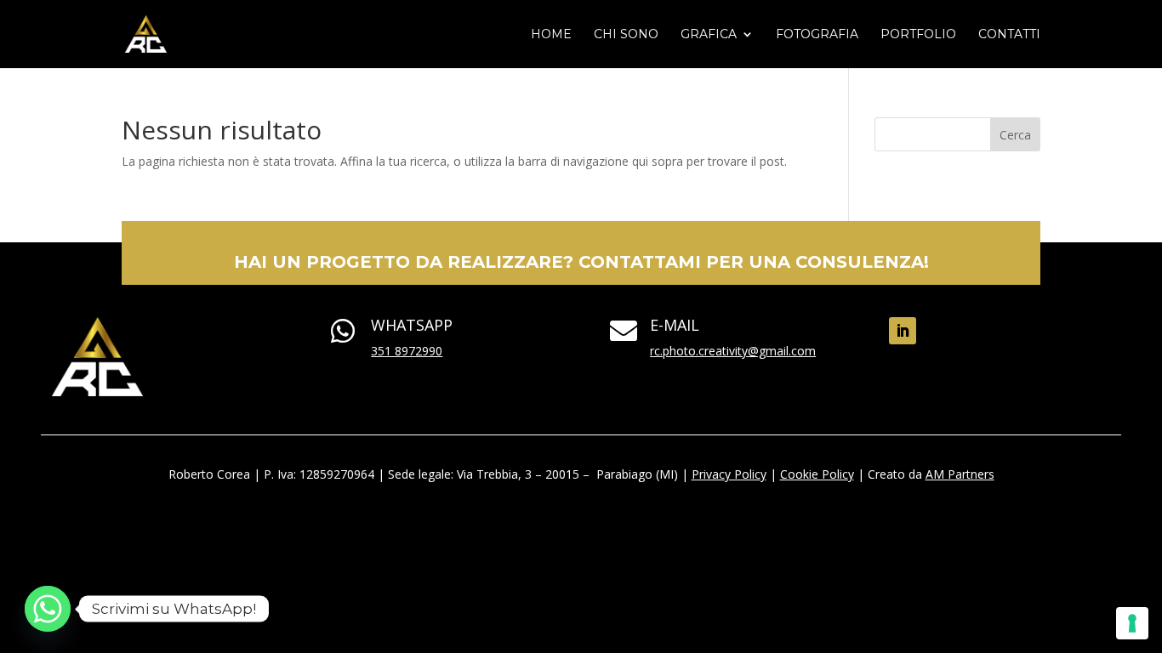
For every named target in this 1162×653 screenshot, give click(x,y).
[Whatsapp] (48, 609)
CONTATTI (1009, 35)
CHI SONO (626, 35)
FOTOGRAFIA (817, 35)
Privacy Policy (729, 474)
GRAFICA (709, 35)
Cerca (1015, 135)
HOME (551, 35)
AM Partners (960, 474)
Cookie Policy (817, 474)
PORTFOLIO (918, 35)
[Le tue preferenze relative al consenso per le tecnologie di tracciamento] (1132, 623)
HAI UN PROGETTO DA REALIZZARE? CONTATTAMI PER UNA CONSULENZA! (581, 262)
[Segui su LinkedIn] (902, 330)
